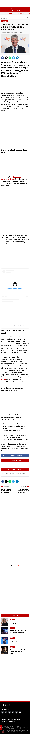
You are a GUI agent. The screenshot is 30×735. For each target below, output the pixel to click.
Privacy (1, 727)
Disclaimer (17, 719)
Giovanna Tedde (5, 32)
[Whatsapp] (9, 57)
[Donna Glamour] (16, 9)
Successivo (23, 486)
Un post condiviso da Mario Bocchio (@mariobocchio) (15, 325)
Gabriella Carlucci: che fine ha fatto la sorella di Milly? (6, 490)
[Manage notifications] (3, 732)
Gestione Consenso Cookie (8, 723)
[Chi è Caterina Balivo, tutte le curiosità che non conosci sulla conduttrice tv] (4, 650)
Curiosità (7, 17)
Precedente (6, 486)
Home (2, 17)
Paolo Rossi (17, 177)
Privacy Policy (4, 721)
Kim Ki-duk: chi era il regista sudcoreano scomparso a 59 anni (23, 490)
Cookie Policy (12, 721)
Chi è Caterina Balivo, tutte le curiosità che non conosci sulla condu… (18, 651)
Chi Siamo (3, 719)
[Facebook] (2, 57)
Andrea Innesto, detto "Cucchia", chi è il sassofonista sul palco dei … (18, 642)
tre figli (3, 379)
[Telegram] (13, 57)
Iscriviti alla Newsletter (15, 460)
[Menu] (2, 9)
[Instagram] (9, 712)
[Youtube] (20, 712)
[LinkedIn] (17, 57)
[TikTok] (16, 712)
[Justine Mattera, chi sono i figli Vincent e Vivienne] (4, 622)
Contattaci (10, 719)
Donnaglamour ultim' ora (15, 469)
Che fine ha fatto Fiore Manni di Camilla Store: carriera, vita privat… (18, 632)
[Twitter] (6, 57)
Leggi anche (15, 615)
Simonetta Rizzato (8, 179)
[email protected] (5, 727)
